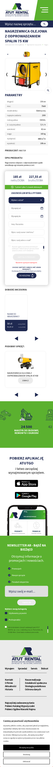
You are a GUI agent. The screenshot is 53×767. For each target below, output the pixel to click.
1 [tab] (17, 441)
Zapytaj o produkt (26, 257)
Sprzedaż (22, 668)
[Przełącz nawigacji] (44, 10)
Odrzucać (26, 761)
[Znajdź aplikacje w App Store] (26, 483)
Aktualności (10, 686)
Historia (9, 689)
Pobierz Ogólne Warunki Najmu (20, 709)
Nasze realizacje (33, 679)
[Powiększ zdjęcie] (48, 90)
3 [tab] (26, 441)
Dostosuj (26, 754)
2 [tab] (22, 441)
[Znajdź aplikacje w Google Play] (26, 495)
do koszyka (24, 275)
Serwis (34, 668)
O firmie (9, 682)
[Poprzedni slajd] (7, 54)
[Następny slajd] (46, 74)
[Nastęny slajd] (45, 54)
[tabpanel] (26, 421)
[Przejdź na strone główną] (26, 655)
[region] (28, 248)
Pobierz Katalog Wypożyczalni (19, 706)
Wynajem (9, 668)
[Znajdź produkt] (44, 23)
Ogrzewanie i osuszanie (34, 45)
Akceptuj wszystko (26, 747)
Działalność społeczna (36, 682)
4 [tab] (30, 441)
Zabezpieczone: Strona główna (14, 45)
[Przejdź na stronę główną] (17, 10)
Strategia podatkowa (35, 686)
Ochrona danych (33, 689)
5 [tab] (35, 441)
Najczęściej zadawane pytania (19, 702)
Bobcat (44, 668)
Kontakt (9, 679)
